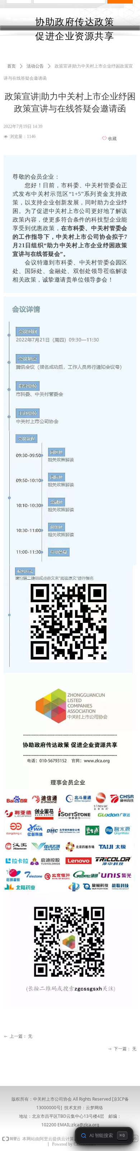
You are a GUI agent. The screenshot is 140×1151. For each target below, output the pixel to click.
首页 (11, 66)
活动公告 (35, 66)
